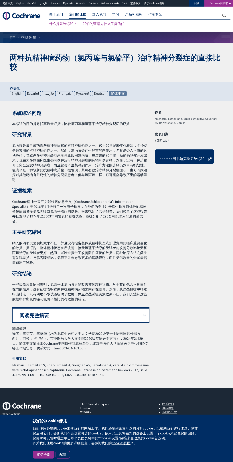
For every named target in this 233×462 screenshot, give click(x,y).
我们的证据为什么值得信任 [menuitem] (103, 24)
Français (55, 3)
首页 (12, 37)
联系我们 (168, 404)
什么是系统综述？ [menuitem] (63, 24)
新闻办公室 (169, 412)
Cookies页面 (121, 443)
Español (31, 3)
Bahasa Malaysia (110, 3)
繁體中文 (135, 3)
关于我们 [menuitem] (56, 14)
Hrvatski (80, 3)
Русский (68, 3)
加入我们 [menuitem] (99, 14)
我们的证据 (28, 37)
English (20, 3)
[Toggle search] (224, 15)
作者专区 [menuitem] (155, 14)
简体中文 (8, 3)
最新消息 (168, 408)
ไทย (125, 3)
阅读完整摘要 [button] (34, 315)
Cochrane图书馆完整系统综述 (181, 159)
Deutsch (93, 3)
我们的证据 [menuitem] (77, 14)
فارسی (43, 3)
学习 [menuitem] (115, 14)
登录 (196, 3)
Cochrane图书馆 (219, 3)
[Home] (23, 16)
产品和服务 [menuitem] (133, 14)
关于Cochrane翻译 (154, 3)
